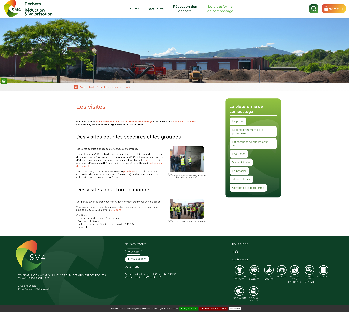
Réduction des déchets (185, 8)
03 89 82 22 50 (138, 259)
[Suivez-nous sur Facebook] (233, 252)
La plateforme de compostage (220, 8)
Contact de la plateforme (248, 187)
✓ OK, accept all (188, 308)
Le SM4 (133, 9)
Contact (134, 251)
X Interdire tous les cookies (213, 308)
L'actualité (155, 9)
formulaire (116, 209)
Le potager (239, 171)
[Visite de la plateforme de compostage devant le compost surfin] (187, 171)
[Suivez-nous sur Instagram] (236, 252)
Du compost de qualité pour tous (250, 143)
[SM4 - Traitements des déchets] (28, 16)
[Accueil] (76, 87)
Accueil (83, 87)
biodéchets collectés (184, 121)
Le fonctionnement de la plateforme (247, 131)
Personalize (235, 309)
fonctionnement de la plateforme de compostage (124, 121)
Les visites (127, 87)
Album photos (241, 179)
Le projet (238, 121)
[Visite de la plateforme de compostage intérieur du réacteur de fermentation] (187, 217)
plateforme (149, 160)
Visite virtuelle (241, 162)
